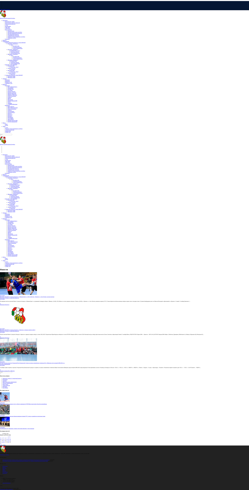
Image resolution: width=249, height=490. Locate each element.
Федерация (5, 379)
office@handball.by (7, 483)
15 (8, 439)
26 (3, 442)
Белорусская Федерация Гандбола (7, 18)
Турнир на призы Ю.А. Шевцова (7, 370)
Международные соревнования (9, 382)
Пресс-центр (5, 384)
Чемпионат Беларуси (4, 304)
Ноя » (4, 444)
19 (3, 440)
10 (0, 439)
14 (7, 439)
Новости (4, 468)
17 (0, 440)
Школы (4, 470)
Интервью (5, 386)
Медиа (4, 467)
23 (10, 440)
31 (0, 443)
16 (10, 439)
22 (8, 440)
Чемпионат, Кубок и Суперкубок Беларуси (12, 378)
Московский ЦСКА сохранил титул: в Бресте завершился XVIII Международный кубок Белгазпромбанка (26, 459)
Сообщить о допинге (4, 454)
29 (8, 442)
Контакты (5, 473)
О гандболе (5, 472)
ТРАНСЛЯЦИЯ (5, 9)
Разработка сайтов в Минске (6, 489)
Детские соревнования (8, 383)
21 (7, 440)
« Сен (1, 444)
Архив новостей (6, 385)
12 (3, 439)
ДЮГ (4, 469)
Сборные (5, 380)
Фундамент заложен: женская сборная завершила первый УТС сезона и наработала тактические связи (25, 461)
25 (2, 442)
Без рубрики (5, 387)
